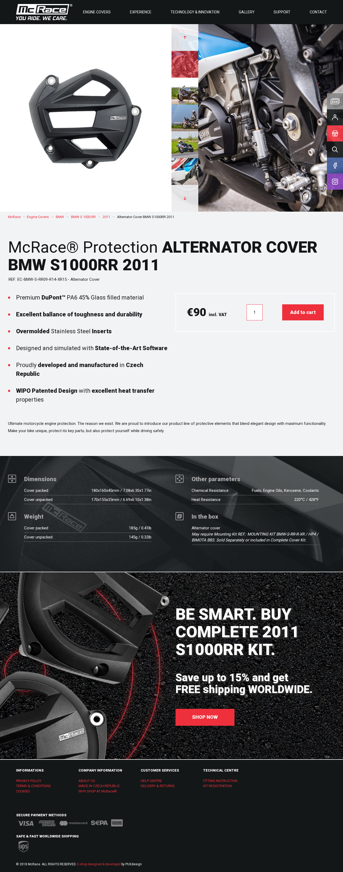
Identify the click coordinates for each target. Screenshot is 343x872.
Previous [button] (185, 37)
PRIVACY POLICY (28, 781)
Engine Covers (97, 12)
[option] (257, 118)
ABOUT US (87, 781)
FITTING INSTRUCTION (220, 781)
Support (282, 12)
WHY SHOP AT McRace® (98, 791)
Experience (140, 12)
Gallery (247, 12)
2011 (106, 217)
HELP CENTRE (151, 781)
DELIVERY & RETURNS (158, 786)
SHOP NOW (205, 717)
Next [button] (185, 198)
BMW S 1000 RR (83, 217)
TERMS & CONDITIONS (33, 786)
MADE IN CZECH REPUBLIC (99, 786)
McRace (14, 217)
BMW (60, 217)
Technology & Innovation (194, 12)
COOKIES (23, 791)
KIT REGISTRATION (217, 786)
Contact (318, 12)
